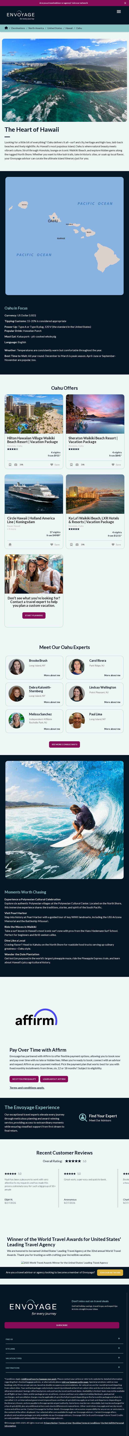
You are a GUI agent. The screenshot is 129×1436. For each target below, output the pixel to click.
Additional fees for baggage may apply (38, 1379)
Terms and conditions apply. (27, 1087)
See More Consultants (64, 744)
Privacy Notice (50, 1423)
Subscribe (62, 1325)
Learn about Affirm (54, 1079)
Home (6, 27)
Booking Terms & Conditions (86, 1423)
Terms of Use (65, 1423)
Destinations (18, 28)
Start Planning (34, 615)
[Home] (22, 16)
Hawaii (69, 28)
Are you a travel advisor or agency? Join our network (63, 3)
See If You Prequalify (24, 1079)
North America (36, 28)
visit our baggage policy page (75, 1382)
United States (54, 28)
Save (57, 464)
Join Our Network (110, 1272)
